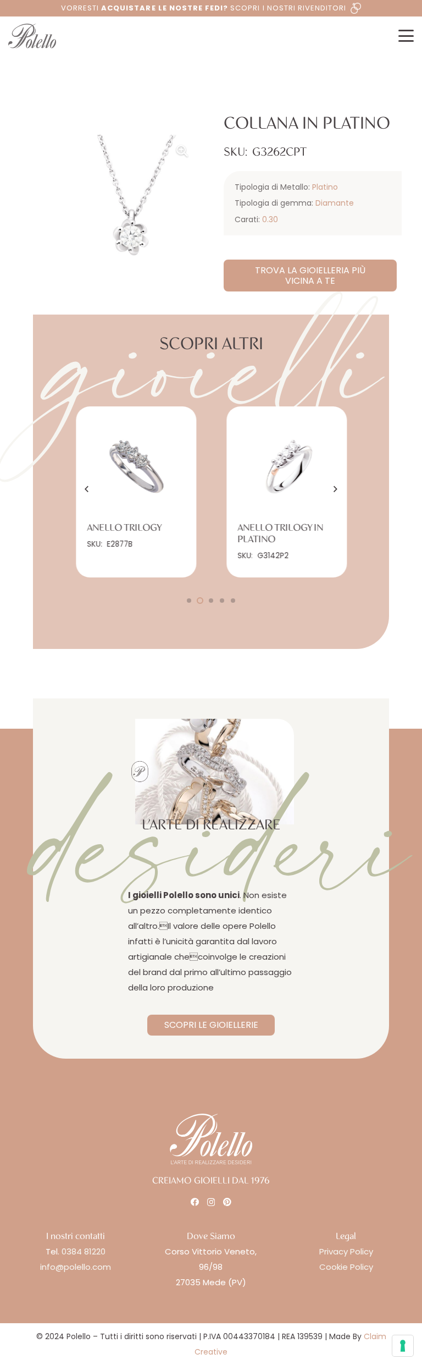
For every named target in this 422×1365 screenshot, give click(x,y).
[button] (406, 35)
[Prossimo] (334, 489)
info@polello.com (75, 1267)
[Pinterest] (227, 1202)
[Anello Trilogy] (136, 466)
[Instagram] (211, 1202)
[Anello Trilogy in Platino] (286, 466)
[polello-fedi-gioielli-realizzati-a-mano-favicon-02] (139, 771)
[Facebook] (195, 1202)
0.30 (270, 219)
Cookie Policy (346, 1267)
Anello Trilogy (124, 527)
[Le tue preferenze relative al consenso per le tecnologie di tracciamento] (402, 1345)
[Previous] (87, 489)
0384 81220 (84, 1251)
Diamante (334, 202)
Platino (325, 186)
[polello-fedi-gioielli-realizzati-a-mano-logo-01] (32, 36)
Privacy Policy (346, 1251)
